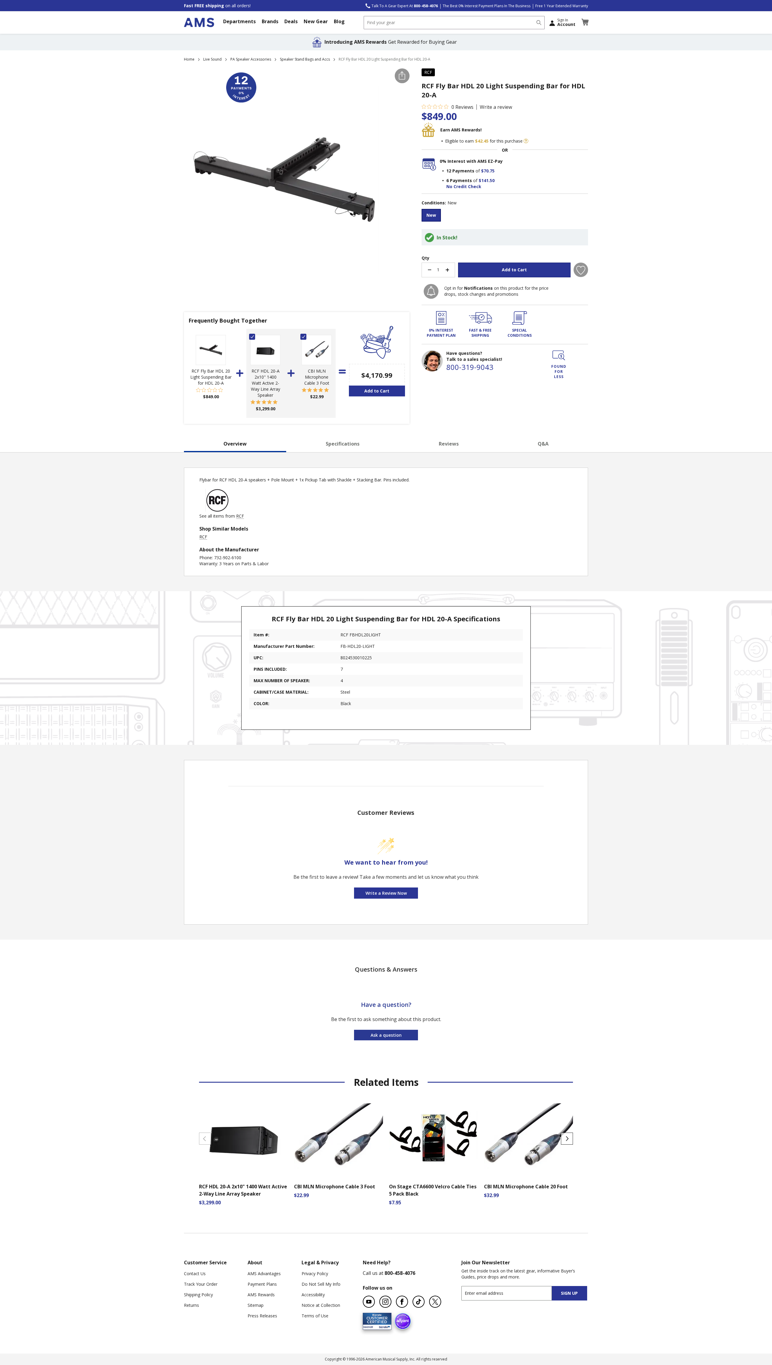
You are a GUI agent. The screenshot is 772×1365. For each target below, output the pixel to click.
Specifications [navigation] (342, 443)
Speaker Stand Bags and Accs (305, 59)
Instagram (385, 1302)
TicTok (419, 1302)
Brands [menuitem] (270, 21)
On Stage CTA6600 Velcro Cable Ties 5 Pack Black (432, 1190)
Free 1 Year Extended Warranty (561, 5)
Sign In (566, 22)
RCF (428, 72)
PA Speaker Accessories (250, 59)
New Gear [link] (316, 21)
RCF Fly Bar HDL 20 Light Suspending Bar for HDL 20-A (211, 377)
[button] (584, 22)
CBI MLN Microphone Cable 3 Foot (316, 377)
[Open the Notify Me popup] (431, 291)
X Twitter (435, 1302)
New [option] (431, 215)
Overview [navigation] (235, 443)
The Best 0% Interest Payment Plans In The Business (486, 5)
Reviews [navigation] (449, 443)
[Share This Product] (402, 75)
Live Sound (212, 59)
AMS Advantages (264, 1273)
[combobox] (454, 22)
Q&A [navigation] (543, 443)
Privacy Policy (315, 1273)
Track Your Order (200, 1284)
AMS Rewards (261, 1294)
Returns (191, 1305)
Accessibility (313, 1294)
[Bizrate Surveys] (383, 1325)
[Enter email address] (511, 1293)
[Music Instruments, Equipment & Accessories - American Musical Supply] (199, 22)
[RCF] (217, 510)
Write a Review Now (386, 893)
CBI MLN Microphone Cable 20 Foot (526, 1186)
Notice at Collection (321, 1305)
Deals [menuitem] (291, 21)
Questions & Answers (386, 969)
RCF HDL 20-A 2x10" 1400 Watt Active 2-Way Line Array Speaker (265, 383)
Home (189, 59)
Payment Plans (262, 1284)
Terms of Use (315, 1316)
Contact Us (195, 1273)
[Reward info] (526, 141)
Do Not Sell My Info (321, 1284)
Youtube (369, 1302)
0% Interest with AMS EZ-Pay (471, 161)
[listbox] (505, 216)
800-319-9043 (469, 367)
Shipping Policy (198, 1294)
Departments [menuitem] (239, 21)
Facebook (402, 1302)
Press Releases (262, 1316)
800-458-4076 (399, 1273)
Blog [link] (339, 21)
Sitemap (256, 1305)
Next (567, 1139)
